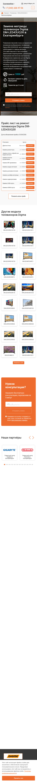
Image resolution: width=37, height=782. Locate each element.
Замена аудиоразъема (10, 179)
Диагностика (7, 145)
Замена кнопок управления (7, 158)
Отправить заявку (18, 100)
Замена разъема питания (10, 171)
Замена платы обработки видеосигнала (11, 154)
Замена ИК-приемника (9, 162)
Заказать (30, 145)
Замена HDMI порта (9, 187)
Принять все (18, 778)
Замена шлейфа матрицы (11, 175)
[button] (29, 437)
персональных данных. (19, 420)
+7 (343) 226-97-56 (14, 8)
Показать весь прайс (18, 196)
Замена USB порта (8, 183)
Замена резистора (8, 150)
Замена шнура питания (10, 167)
